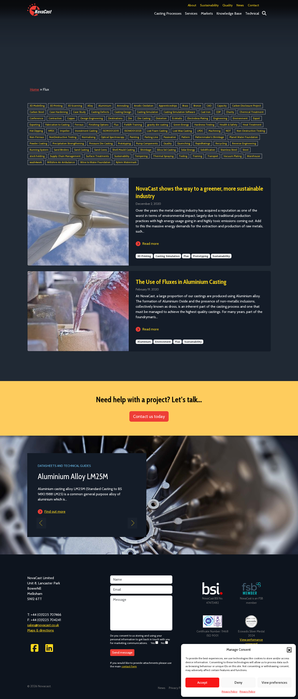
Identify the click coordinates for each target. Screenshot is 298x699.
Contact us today (149, 416)
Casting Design (123, 112)
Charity (230, 112)
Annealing (122, 105)
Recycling (221, 143)
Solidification (207, 149)
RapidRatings (202, 143)
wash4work (36, 162)
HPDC (51, 131)
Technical (252, 13)
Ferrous (79, 124)
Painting (134, 137)
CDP (218, 112)
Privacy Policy (229, 691)
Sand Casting (81, 149)
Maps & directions (40, 630)
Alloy (90, 105)
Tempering (141, 156)
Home (34, 89)
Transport (212, 156)
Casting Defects (100, 112)
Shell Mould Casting (123, 149)
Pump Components (147, 143)
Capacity (222, 105)
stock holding (37, 156)
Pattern (186, 137)
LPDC (200, 131)
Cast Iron (206, 112)
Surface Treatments (97, 156)
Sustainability (209, 5)
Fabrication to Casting (57, 124)
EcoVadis (177, 118)
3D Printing (56, 105)
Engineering (220, 118)
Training (197, 156)
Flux (116, 124)
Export (256, 118)
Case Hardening (59, 112)
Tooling (183, 156)
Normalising (88, 137)
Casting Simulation (147, 112)
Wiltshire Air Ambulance (61, 162)
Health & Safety (228, 124)
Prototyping (124, 143)
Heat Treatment (252, 124)
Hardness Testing (204, 124)
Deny (238, 683)
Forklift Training (133, 124)
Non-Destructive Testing (251, 131)
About (192, 5)
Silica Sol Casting (166, 149)
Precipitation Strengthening (68, 143)
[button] (289, 649)
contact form (129, 666)
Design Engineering (91, 118)
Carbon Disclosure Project (246, 105)
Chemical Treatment (252, 112)
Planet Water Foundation (243, 137)
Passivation (170, 137)
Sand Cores (100, 149)
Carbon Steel (37, 112)
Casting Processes (168, 13)
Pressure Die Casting (101, 143)
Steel (245, 149)
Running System (39, 149)
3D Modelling (37, 105)
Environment (240, 118)
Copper (71, 118)
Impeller (65, 131)
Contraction (55, 118)
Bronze (197, 105)
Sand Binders (61, 149)
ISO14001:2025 (132, 131)
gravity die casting (157, 124)
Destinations (115, 118)
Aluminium (104, 105)
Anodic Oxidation (143, 105)
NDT (228, 131)
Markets (207, 13)
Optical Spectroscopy (112, 137)
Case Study (79, 112)
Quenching (183, 143)
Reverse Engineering (244, 143)
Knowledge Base (229, 13)
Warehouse (253, 156)
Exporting (35, 124)
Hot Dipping (36, 131)
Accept (202, 683)
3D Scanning (75, 105)
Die (130, 118)
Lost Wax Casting (182, 131)
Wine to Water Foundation (95, 162)
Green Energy (181, 124)
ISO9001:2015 (111, 131)
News (240, 5)
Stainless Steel (229, 149)
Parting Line (151, 137)
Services (191, 13)
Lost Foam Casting (157, 131)
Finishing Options (98, 124)
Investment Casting (86, 131)
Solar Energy (188, 149)
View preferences (274, 683)
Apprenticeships (168, 105)
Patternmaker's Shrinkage (209, 137)
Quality (228, 5)
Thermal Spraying (163, 156)
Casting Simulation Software (179, 112)
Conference (36, 118)
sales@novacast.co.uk (43, 625)
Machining (214, 131)
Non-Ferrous (37, 137)
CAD (209, 105)
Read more (150, 244)
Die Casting (143, 118)
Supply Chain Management (65, 156)
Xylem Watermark (126, 162)
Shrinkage (145, 149)
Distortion (161, 118)
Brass (185, 105)
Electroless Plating (197, 118)
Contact (253, 5)
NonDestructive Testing (62, 137)
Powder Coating (38, 143)
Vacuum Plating (232, 156)
